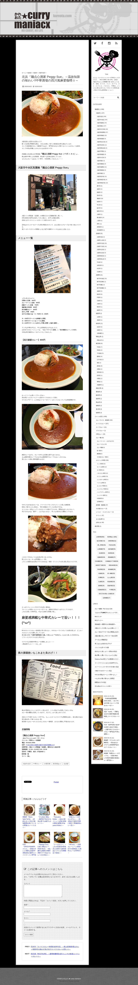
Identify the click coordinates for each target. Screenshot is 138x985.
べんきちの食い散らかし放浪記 (105, 678)
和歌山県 (98, 336)
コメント (27, 883)
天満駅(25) (101, 577)
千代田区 (99, 353)
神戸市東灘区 (100, 288)
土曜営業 (47, 764)
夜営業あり (57, 764)
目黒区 (99, 369)
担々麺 (99, 450)
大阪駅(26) (101, 573)
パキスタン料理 (101, 473)
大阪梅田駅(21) (101, 589)
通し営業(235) (101, 545)
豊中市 (99, 186)
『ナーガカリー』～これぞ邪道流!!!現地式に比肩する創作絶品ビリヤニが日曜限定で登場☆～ (59, 849)
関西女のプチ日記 (100, 682)
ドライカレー (100, 430)
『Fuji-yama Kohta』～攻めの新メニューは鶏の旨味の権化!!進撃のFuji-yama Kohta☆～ (59, 821)
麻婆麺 (99, 453)
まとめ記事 (99, 519)
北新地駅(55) (111, 549)
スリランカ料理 (101, 476)
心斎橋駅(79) (101, 549)
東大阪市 (99, 217)
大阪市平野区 (100, 151)
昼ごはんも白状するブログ (103, 643)
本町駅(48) (111, 553)
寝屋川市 (99, 211)
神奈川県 (98, 388)
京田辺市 (99, 265)
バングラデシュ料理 (102, 492)
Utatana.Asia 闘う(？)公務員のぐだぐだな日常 (109, 659)
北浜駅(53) (102, 553)
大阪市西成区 (100, 138)
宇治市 (99, 262)
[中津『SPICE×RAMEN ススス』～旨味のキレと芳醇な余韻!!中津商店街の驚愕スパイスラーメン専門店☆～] (29, 833)
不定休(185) (112, 545)
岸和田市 (99, 227)
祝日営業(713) (101, 541)
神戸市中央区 (100, 278)
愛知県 (98, 391)
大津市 (99, 317)
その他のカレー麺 (102, 457)
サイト (26, 918)
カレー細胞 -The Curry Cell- (104, 609)
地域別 (97, 109)
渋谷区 (99, 350)
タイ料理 (99, 470)
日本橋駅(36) (98, 561)
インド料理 (100, 463)
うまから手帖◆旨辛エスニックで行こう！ (108, 612)
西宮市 (99, 294)
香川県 (98, 409)
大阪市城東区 (100, 167)
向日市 (99, 268)
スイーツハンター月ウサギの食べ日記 (107, 667)
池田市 (99, 189)
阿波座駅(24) (111, 581)
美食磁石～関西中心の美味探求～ (105, 624)
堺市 (98, 223)
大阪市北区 (27, 764)
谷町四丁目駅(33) (101, 565)
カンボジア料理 (101, 486)
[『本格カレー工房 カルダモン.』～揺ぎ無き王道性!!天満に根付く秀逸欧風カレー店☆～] (74, 805)
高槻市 (99, 198)
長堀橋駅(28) (111, 569)
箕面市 (99, 192)
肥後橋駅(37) (111, 557)
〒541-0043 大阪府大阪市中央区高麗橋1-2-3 (40, 745)
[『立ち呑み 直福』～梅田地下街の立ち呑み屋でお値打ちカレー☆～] (44, 805)
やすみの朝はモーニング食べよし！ (106, 674)
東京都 (98, 343)
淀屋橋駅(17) (106, 598)
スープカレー (100, 427)
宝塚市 (99, 300)
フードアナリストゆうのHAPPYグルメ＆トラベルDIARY (113, 663)
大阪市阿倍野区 (101, 132)
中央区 (99, 347)
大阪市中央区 (100, 119)
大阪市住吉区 (100, 145)
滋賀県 (98, 313)
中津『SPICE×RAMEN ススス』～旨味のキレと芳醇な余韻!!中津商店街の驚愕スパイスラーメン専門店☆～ (29, 851)
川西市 (99, 303)
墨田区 (99, 356)
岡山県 (98, 402)
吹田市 (99, 201)
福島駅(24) (101, 585)
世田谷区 (99, 372)
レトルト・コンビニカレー (104, 512)
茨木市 (99, 195)
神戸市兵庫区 (100, 281)
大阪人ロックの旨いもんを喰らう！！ (107, 628)
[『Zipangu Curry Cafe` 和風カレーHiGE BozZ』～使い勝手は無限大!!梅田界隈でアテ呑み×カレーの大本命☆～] (44, 833)
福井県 (98, 398)
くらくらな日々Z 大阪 (102, 647)
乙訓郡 (99, 271)
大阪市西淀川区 (101, 179)
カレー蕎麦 (100, 447)
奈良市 (99, 327)
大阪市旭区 (100, 173)
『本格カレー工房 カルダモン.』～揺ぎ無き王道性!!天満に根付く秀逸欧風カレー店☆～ (74, 821)
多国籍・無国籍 (100, 505)
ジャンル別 (98, 416)
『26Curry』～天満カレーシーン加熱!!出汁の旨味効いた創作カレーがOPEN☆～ (74, 849)
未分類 (97, 526)
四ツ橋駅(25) (111, 573)
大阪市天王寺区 (101, 129)
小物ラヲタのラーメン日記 (103, 671)
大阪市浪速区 (100, 135)
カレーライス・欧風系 (102, 420)
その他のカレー (100, 508)
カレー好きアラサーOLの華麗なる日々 (107, 632)
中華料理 (99, 498)
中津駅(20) (112, 589)
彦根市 (99, 320)
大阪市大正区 (100, 157)
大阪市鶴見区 (100, 170)
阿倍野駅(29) (101, 569)
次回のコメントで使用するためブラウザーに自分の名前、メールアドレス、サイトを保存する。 (52, 929)
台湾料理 (99, 501)
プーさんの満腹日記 (101, 640)
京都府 (98, 233)
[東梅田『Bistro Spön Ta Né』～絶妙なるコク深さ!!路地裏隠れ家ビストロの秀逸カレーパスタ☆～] (29, 805)
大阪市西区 (100, 126)
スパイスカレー (100, 423)
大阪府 (98, 113)
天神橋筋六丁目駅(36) (111, 561)
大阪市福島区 (100, 122)
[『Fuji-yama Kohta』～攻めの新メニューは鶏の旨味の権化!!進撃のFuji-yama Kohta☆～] (59, 805)
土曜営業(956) (100, 537)
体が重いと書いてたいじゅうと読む (106, 655)
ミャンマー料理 (101, 495)
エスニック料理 (100, 460)
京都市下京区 (100, 246)
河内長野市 (100, 230)
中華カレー (37, 764)
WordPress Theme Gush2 (69, 981)
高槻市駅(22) (111, 585)
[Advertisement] (52, 54)
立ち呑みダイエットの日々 (103, 686)
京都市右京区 (100, 249)
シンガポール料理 (102, 479)
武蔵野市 (99, 385)
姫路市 (99, 310)
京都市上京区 (100, 240)
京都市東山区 (100, 259)
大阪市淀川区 (100, 176)
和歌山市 (99, 340)
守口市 (99, 205)
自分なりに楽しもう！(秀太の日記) (106, 651)
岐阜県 (98, 395)
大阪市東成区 (100, 154)
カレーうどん (100, 444)
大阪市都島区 (100, 163)
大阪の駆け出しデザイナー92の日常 (106, 636)
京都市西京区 (100, 256)
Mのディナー (99, 620)
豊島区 (99, 381)
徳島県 (98, 405)
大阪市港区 (100, 160)
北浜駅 (66, 764)
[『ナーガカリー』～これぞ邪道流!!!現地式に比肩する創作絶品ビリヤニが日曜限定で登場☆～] (59, 833)
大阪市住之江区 (101, 141)
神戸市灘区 (100, 284)
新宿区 (99, 366)
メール (27, 911)
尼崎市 (99, 291)
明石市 (99, 307)
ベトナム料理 (100, 482)
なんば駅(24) (111, 577)
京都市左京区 (100, 252)
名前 (26, 905)
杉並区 (99, 375)
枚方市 (99, 208)
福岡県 (98, 412)
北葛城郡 (99, 333)
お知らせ (98, 522)
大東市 (99, 214)
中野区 (99, 378)
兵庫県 (98, 275)
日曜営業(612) (112, 541)
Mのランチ (98, 616)
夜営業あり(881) (112, 537)
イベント (98, 515)
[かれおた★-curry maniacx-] (69, 1)
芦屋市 (99, 297)
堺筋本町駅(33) (113, 565)
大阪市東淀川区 (101, 182)
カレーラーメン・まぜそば (104, 441)
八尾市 (99, 220)
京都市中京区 (100, 243)
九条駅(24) (101, 581)
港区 (98, 362)
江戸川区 (99, 359)
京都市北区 (100, 237)
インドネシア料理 (102, 489)
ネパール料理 (100, 467)
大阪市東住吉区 (101, 148)
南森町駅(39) (101, 557)
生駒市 (99, 330)
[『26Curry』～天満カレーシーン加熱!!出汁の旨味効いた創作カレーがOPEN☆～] (74, 833)
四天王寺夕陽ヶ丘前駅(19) (106, 593)
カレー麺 (98, 437)
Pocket (56, 782)
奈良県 (98, 323)
